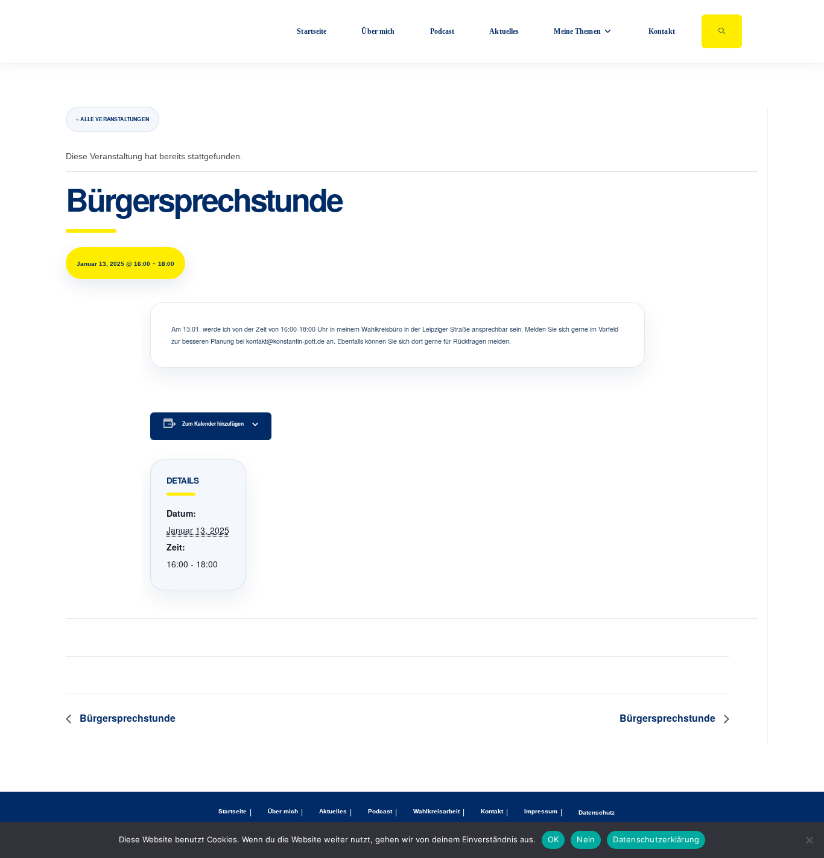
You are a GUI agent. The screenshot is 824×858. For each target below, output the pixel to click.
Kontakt (492, 812)
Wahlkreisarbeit (436, 812)
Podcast (380, 812)
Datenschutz (596, 813)
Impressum (540, 812)
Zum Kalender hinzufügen (213, 423)
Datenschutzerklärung (656, 839)
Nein (586, 839)
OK (553, 839)
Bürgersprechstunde (126, 718)
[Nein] (809, 840)
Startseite (232, 812)
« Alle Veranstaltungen (112, 119)
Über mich (283, 812)
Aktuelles (333, 812)
